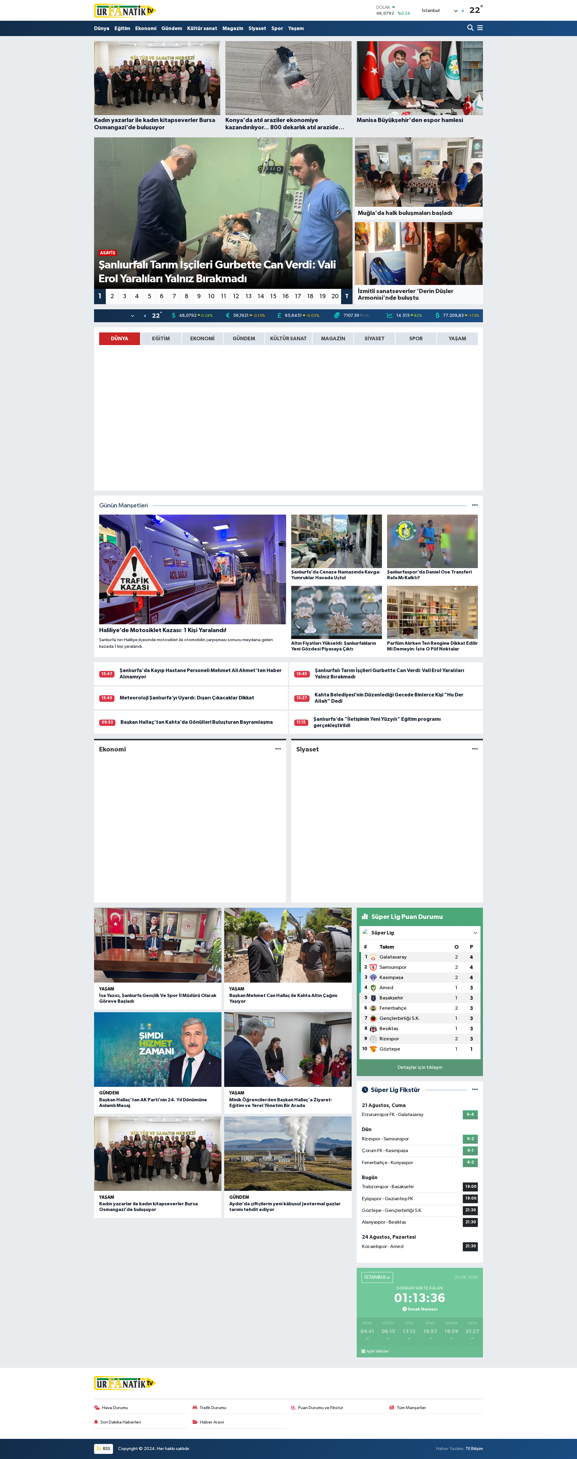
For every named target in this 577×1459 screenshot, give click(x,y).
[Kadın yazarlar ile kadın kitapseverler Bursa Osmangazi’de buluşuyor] (157, 1153)
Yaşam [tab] (457, 338)
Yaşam (296, 28)
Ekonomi (145, 28)
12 (236, 296)
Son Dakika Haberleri (120, 1422)
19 (322, 296)
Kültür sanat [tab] (288, 338)
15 (273, 296)
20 (335, 296)
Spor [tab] (416, 338)
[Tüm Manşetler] (475, 505)
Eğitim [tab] (161, 338)
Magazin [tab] (333, 338)
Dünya (101, 28)
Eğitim (122, 28)
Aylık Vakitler (377, 1351)
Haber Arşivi (212, 1422)
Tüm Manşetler (411, 1407)
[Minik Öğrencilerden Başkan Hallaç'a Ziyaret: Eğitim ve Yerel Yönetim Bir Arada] (288, 1049)
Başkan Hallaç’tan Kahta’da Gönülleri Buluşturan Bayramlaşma (197, 722)
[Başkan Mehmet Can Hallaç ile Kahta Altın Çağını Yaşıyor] (288, 945)
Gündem (171, 28)
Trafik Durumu (213, 1407)
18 (310, 296)
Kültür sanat (202, 28)
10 (211, 296)
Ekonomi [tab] (202, 338)
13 (249, 296)
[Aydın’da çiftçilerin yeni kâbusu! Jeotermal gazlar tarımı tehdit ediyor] (288, 1153)
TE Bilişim (474, 1448)
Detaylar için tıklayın (420, 1067)
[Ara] (471, 28)
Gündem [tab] (244, 338)
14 (261, 296)
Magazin (232, 28)
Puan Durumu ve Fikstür (320, 1407)
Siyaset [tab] (375, 338)
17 (298, 296)
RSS (106, 1448)
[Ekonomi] (278, 749)
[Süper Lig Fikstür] (475, 1090)
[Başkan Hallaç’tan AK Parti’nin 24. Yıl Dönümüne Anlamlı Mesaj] (157, 1049)
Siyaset (257, 28)
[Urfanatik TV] (125, 10)
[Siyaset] (475, 749)
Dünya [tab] (119, 338)
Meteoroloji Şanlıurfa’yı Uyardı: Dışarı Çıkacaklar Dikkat (187, 697)
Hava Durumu (115, 1407)
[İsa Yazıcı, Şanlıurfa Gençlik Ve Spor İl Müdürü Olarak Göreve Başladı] (157, 945)
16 (285, 296)
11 (223, 296)
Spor (277, 28)
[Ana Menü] (479, 28)
